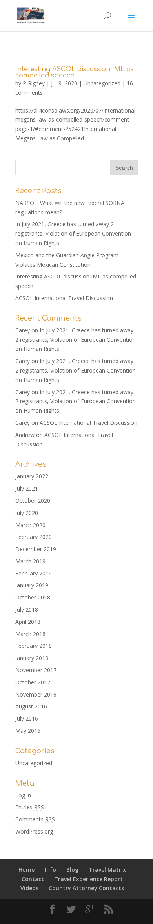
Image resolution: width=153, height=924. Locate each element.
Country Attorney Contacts (86, 888)
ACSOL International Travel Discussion (64, 298)
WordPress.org (34, 831)
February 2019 (33, 573)
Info (50, 869)
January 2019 (31, 585)
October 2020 (32, 500)
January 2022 (31, 476)
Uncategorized (102, 83)
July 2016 (26, 718)
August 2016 (31, 706)
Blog (72, 869)
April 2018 (27, 621)
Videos (29, 888)
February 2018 (33, 645)
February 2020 (33, 536)
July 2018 (26, 609)
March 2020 (30, 525)
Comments (35, 819)
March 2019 (30, 561)
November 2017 (35, 670)
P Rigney (34, 83)
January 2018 (31, 658)
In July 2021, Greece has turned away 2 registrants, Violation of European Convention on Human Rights (73, 233)
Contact (33, 879)
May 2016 (27, 730)
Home (26, 869)
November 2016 (35, 694)
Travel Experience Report (88, 879)
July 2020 (26, 512)
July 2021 (26, 488)
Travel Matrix (107, 869)
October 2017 (32, 682)
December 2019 (35, 549)
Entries (29, 807)
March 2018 (30, 634)
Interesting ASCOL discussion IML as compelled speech (74, 72)
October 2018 (32, 597)
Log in (23, 795)
